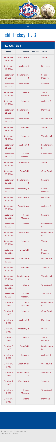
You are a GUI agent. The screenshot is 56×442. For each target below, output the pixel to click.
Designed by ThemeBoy (10, 433)
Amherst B (24, 66)
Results (35, 51)
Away (44, 51)
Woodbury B (23, 57)
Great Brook (23, 83)
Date (8, 51)
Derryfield (45, 66)
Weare (44, 57)
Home (26, 51)
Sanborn (45, 83)
